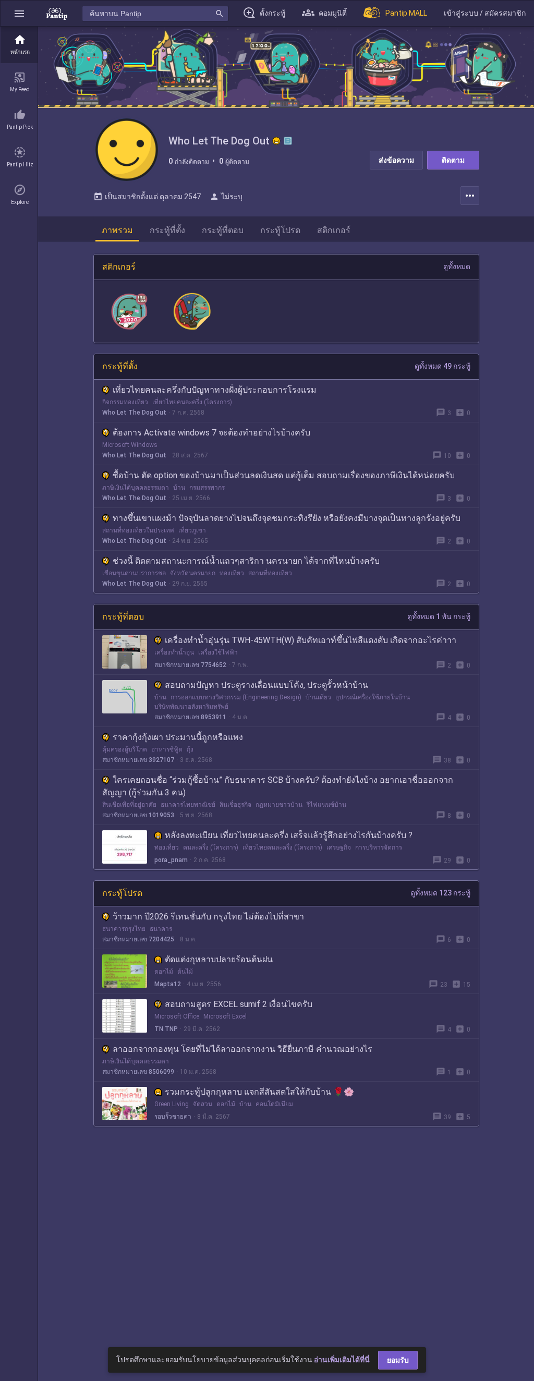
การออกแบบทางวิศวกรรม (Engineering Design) (236, 697)
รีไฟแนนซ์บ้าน (326, 804)
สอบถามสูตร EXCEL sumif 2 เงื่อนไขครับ (238, 1004)
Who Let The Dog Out (134, 412)
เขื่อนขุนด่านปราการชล (134, 573)
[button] (19, 13)
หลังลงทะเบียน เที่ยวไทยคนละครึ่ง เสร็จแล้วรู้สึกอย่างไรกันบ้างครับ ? (288, 835)
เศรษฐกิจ (338, 847)
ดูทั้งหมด (456, 266)
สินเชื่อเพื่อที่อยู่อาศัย (129, 804)
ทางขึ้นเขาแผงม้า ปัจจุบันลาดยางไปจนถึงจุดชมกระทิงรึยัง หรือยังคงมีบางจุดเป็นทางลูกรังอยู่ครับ (286, 518)
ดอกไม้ (163, 971)
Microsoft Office (176, 1016)
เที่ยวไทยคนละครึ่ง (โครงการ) (192, 402)
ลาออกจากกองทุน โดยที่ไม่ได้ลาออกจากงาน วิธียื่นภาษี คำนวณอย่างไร (242, 1049)
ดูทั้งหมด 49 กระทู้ (442, 366)
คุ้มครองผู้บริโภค (124, 749)
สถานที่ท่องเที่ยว (270, 573)
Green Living (171, 1104)
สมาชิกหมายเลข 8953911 (190, 717)
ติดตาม (453, 160)
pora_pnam (171, 860)
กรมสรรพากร (207, 487)
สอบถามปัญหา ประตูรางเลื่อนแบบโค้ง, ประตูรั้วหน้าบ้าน (266, 685)
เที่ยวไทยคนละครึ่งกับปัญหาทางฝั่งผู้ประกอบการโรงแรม (215, 390)
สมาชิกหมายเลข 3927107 (138, 760)
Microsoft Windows (129, 445)
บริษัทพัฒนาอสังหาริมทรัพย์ (191, 706)
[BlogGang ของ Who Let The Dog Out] (288, 141)
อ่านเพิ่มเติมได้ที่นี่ (342, 1359)
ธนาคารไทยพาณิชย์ (188, 804)
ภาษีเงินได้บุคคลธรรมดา (135, 487)
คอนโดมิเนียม (274, 1104)
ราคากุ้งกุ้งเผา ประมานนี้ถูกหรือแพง (178, 737)
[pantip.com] (57, 13)
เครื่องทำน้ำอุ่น (174, 652)
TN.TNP (166, 1029)
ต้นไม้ (185, 971)
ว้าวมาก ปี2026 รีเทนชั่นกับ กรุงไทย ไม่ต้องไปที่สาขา (208, 917)
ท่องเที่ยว (232, 573)
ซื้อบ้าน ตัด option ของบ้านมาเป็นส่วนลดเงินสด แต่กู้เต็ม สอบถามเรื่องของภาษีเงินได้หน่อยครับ (284, 475)
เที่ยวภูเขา (192, 530)
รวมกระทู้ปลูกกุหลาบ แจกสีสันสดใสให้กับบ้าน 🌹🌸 (259, 1092)
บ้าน (179, 487)
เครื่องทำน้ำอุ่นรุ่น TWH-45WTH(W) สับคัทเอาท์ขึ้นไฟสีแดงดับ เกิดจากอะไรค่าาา (310, 640)
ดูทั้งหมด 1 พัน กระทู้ (438, 616)
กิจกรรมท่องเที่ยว (125, 402)
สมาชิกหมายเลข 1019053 (138, 815)
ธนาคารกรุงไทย (123, 928)
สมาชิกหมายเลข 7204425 (138, 939)
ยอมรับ (398, 1360)
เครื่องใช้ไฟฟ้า (218, 652)
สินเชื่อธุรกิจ (235, 804)
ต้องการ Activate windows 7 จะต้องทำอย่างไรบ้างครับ (211, 433)
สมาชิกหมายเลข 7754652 (190, 665)
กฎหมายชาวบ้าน (279, 804)
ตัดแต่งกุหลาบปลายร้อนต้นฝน (219, 959)
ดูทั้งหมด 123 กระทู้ (440, 893)
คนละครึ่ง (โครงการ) (210, 847)
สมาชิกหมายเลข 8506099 (138, 1071)
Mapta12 (167, 984)
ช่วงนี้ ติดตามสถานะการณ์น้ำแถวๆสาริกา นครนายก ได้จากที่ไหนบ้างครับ (246, 561)
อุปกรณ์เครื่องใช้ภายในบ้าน (372, 697)
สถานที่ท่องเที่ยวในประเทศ (138, 530)
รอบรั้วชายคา (172, 1116)
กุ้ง (190, 749)
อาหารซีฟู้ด (167, 749)
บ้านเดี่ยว (318, 697)
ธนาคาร (161, 928)
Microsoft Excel (225, 1016)
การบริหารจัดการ (378, 847)
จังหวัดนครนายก (192, 573)
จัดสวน (202, 1104)
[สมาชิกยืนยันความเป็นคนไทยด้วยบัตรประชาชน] (276, 141)
